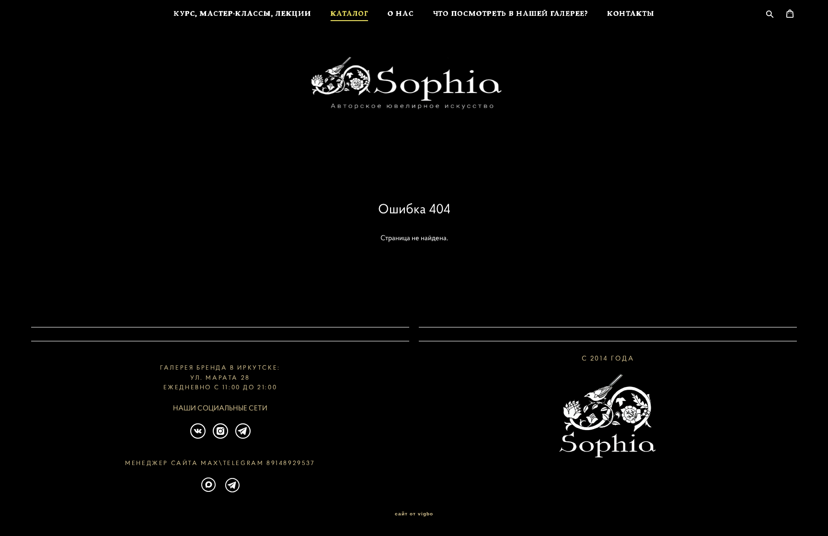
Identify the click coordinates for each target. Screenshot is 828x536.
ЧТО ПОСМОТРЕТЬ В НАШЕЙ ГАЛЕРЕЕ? (510, 14)
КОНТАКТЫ (631, 14)
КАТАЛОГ (349, 14)
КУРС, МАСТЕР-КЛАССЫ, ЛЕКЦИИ (242, 14)
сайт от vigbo (414, 514)
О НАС (401, 14)
